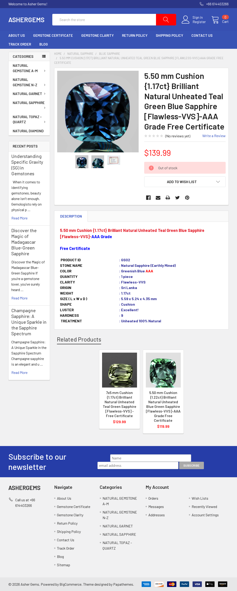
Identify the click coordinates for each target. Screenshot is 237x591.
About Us (16, 35)
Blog (43, 44)
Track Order (19, 44)
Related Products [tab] (79, 339)
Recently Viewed (204, 506)
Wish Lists (200, 498)
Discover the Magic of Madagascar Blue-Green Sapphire (24, 242)
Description (71, 216)
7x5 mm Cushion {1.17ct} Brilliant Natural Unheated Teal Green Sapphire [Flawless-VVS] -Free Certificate (119, 404)
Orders (153, 498)
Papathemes (123, 584)
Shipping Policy (169, 35)
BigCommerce (70, 584)
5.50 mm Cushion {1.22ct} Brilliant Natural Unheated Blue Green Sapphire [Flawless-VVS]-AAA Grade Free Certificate (163, 406)
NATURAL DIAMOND (28, 131)
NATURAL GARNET (27, 94)
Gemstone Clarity (97, 35)
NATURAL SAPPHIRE (29, 103)
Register (199, 22)
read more (19, 218)
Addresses (156, 515)
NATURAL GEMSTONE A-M (25, 68)
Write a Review (214, 135)
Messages (156, 506)
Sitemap (63, 565)
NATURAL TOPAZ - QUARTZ (27, 119)
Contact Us (201, 35)
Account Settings (205, 515)
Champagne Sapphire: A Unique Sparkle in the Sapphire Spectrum (29, 322)
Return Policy (134, 35)
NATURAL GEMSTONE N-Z (25, 82)
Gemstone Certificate (53, 35)
